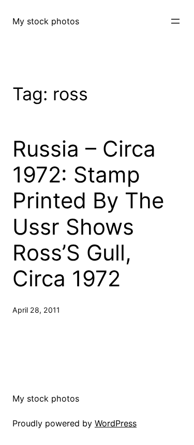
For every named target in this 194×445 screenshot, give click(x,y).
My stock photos (45, 21)
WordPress (116, 423)
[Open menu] (175, 21)
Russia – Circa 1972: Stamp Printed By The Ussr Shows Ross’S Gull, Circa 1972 (88, 214)
